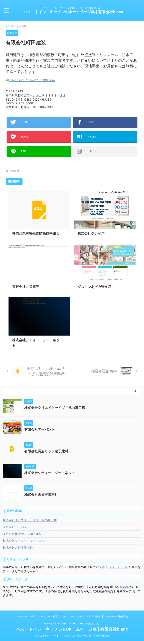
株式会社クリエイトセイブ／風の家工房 (54, 408)
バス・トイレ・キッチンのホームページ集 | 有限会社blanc (73, 12)
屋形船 (124, 587)
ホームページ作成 (25, 616)
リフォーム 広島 (117, 567)
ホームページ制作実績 (116, 616)
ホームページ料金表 (72, 616)
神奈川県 (14, 170)
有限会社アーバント (39, 429)
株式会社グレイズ (91, 233)
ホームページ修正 (48, 616)
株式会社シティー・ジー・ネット (49, 473)
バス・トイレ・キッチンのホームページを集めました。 (72, 623)
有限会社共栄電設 (25, 287)
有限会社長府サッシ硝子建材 (46, 451)
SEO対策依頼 (93, 616)
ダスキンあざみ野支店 (94, 287)
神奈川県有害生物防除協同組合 (35, 233)
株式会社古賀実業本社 (41, 494)
